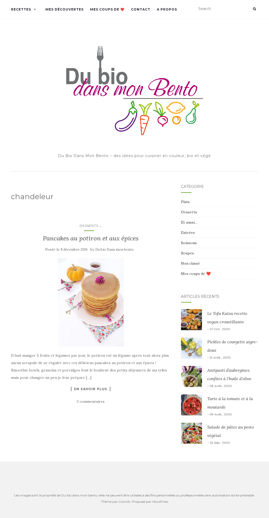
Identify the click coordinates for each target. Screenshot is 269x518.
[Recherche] (254, 9)
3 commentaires (91, 401)
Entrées (188, 232)
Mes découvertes (64, 9)
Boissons (189, 242)
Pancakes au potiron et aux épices (90, 238)
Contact (140, 9)
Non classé (190, 263)
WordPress (160, 502)
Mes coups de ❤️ (107, 9)
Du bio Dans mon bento (114, 249)
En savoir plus (90, 389)
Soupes (187, 253)
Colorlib (124, 502)
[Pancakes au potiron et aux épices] (90, 302)
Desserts (89, 226)
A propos (167, 9)
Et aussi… (189, 222)
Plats (185, 201)
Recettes (21, 9)
